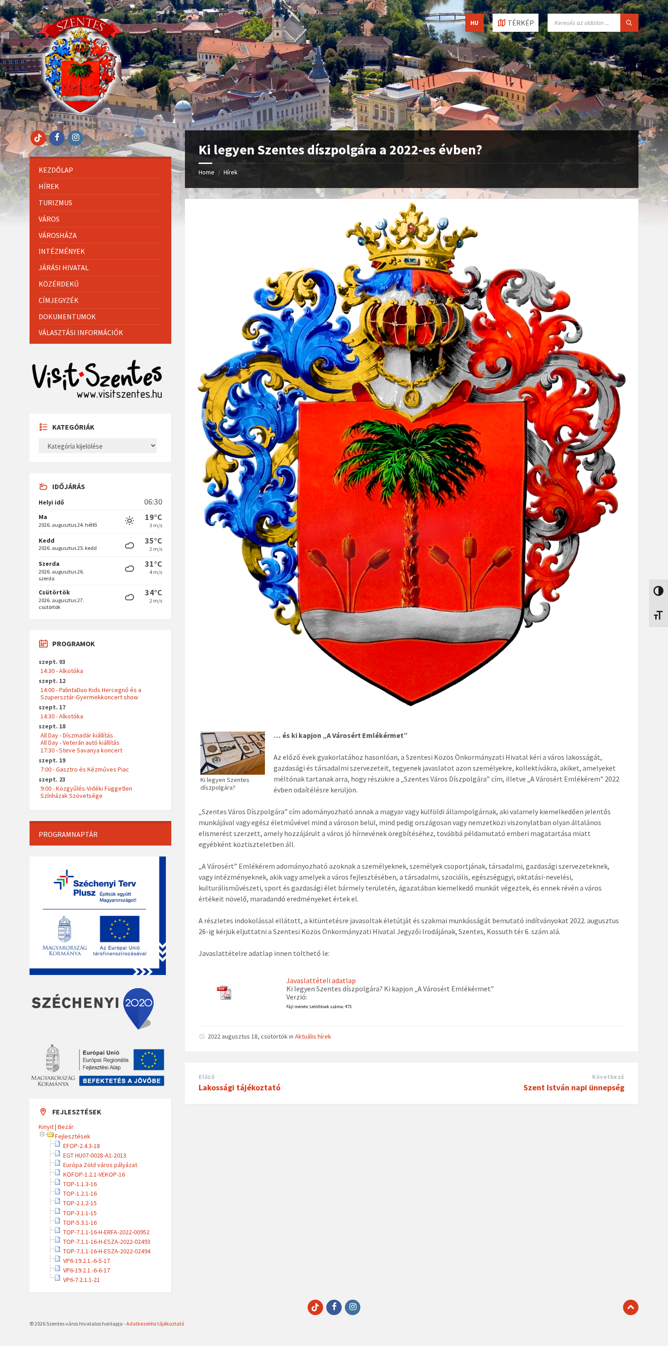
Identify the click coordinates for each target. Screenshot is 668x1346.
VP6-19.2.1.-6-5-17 (86, 1261)
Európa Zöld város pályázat (100, 1165)
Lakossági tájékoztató (239, 1087)
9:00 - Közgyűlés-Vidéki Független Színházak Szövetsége (86, 792)
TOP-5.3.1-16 (80, 1222)
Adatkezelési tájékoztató (155, 1323)
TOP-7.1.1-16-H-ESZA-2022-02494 (106, 1251)
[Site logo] (80, 112)
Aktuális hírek (313, 1036)
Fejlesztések (72, 1136)
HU (474, 23)
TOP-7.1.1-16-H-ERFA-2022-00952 (106, 1232)
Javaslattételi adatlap (321, 980)
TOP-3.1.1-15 (80, 1213)
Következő (608, 1077)
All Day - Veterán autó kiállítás (80, 742)
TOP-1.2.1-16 (80, 1193)
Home (206, 172)
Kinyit (46, 1127)
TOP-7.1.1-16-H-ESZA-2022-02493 (106, 1241)
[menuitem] (100, 170)
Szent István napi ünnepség (573, 1087)
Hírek (231, 172)
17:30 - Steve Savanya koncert (81, 750)
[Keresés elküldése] (629, 23)
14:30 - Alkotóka (61, 671)
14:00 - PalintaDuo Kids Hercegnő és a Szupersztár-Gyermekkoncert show (90, 693)
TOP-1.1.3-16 (80, 1184)
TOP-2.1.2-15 (80, 1203)
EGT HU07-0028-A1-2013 (94, 1155)
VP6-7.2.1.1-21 (81, 1280)
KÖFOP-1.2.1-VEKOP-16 (94, 1174)
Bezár (66, 1127)
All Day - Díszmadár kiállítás (76, 735)
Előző (206, 1077)
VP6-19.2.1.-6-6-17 (86, 1270)
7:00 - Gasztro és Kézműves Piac (84, 769)
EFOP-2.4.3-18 (81, 1146)
